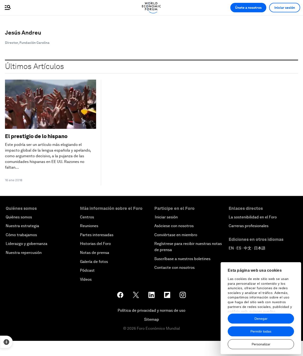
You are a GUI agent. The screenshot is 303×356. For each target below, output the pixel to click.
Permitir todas (260, 331)
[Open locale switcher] (6, 342)
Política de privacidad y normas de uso (151, 310)
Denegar (260, 318)
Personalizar (261, 344)
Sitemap (151, 319)
